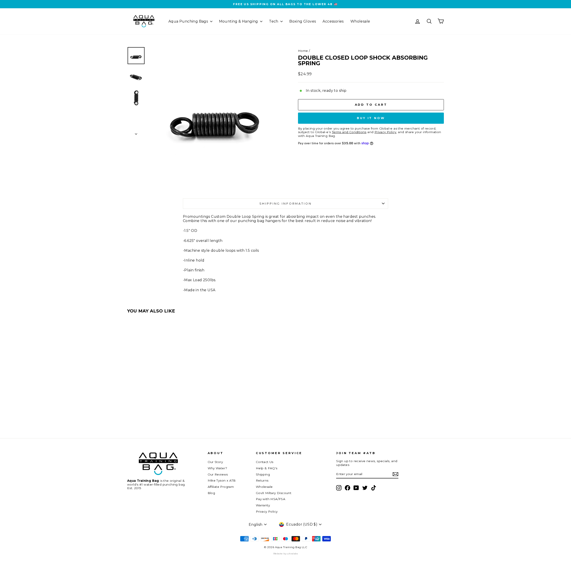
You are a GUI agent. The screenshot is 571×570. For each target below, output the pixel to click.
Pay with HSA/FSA (270, 499)
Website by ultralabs (285, 553)
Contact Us (264, 462)
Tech (274, 21)
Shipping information (285, 203)
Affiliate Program (221, 486)
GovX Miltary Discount (273, 493)
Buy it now (371, 118)
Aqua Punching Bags (188, 21)
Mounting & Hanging (239, 21)
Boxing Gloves (302, 21)
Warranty (263, 505)
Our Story (215, 462)
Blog (211, 493)
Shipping (263, 474)
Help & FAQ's (266, 468)
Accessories (333, 21)
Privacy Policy (267, 511)
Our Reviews (218, 474)
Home (303, 50)
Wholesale (360, 21)
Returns (262, 480)
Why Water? (217, 468)
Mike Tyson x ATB (222, 480)
